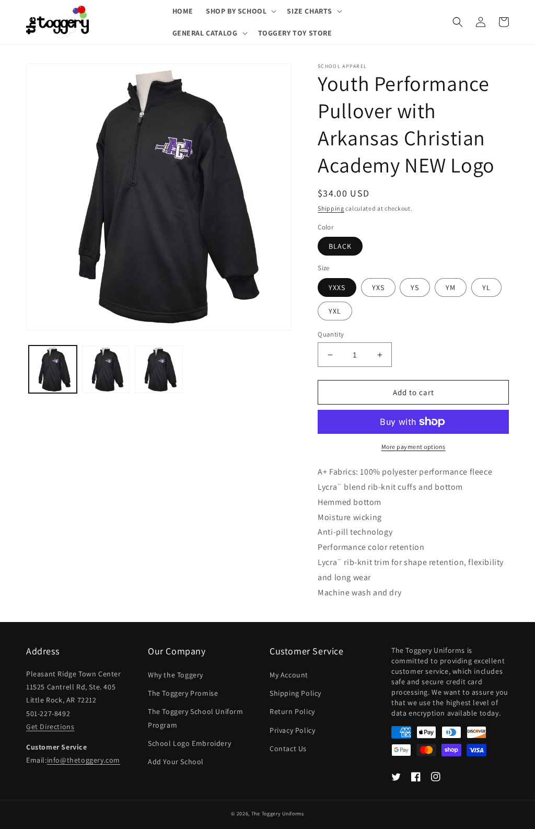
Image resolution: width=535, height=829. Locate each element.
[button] (240, 11)
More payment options (413, 447)
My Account (289, 675)
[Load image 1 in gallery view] (53, 370)
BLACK (340, 246)
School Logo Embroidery (189, 743)
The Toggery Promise (183, 693)
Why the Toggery (175, 675)
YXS (378, 287)
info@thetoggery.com (83, 760)
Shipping (331, 208)
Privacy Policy (292, 730)
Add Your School (176, 761)
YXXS (337, 287)
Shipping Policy (295, 693)
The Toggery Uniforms (277, 813)
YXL (335, 311)
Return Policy (292, 711)
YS (415, 287)
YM (451, 287)
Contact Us (288, 748)
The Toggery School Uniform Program (195, 718)
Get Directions (50, 726)
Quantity (331, 334)
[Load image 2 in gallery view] (106, 370)
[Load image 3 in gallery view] (159, 370)
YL (486, 287)
